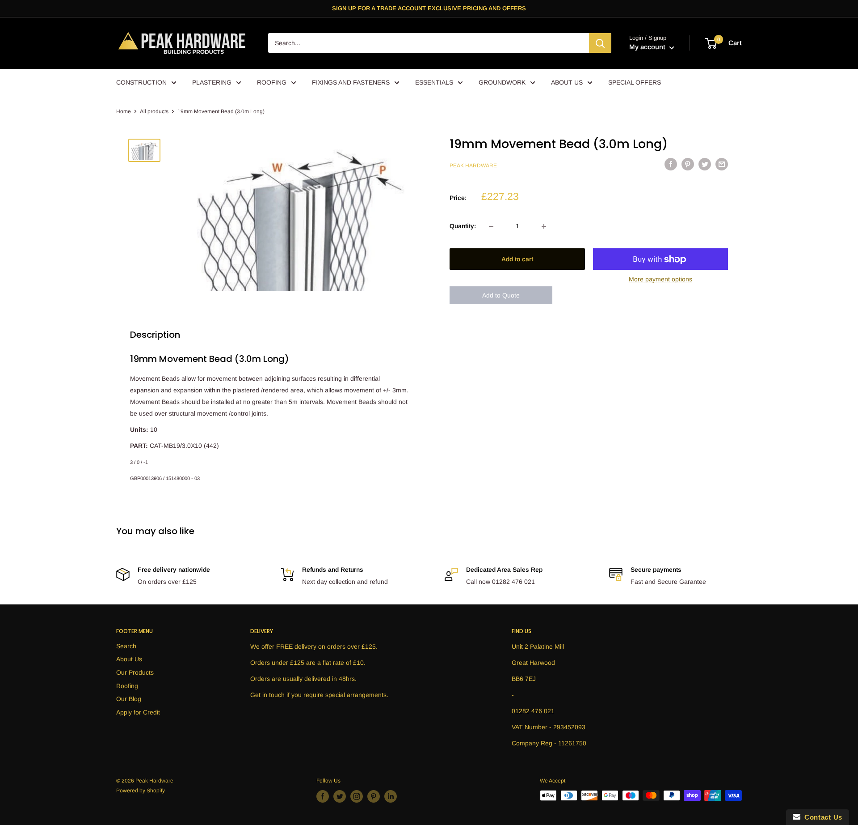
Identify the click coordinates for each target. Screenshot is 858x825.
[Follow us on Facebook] (322, 796)
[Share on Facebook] (671, 164)
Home (123, 111)
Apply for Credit (138, 712)
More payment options (660, 279)
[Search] (600, 43)
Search (126, 646)
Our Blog (128, 698)
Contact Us (821, 817)
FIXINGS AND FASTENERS (351, 82)
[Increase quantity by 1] (543, 226)
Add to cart (517, 259)
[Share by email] (721, 164)
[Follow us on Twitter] (339, 796)
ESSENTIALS (434, 82)
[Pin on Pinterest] (687, 164)
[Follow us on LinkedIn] (390, 796)
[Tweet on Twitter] (704, 164)
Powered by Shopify (140, 790)
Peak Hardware (473, 165)
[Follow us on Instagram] (356, 796)
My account (648, 47)
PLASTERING (211, 82)
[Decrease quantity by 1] (491, 226)
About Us (129, 659)
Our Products (135, 672)
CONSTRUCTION (141, 82)
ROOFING (271, 82)
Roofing (127, 685)
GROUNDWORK (502, 82)
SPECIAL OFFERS (634, 82)
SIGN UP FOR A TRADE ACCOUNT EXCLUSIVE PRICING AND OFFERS (429, 8)
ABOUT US (567, 82)
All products (154, 111)
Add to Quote (501, 295)
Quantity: (463, 226)
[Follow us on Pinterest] (373, 796)
